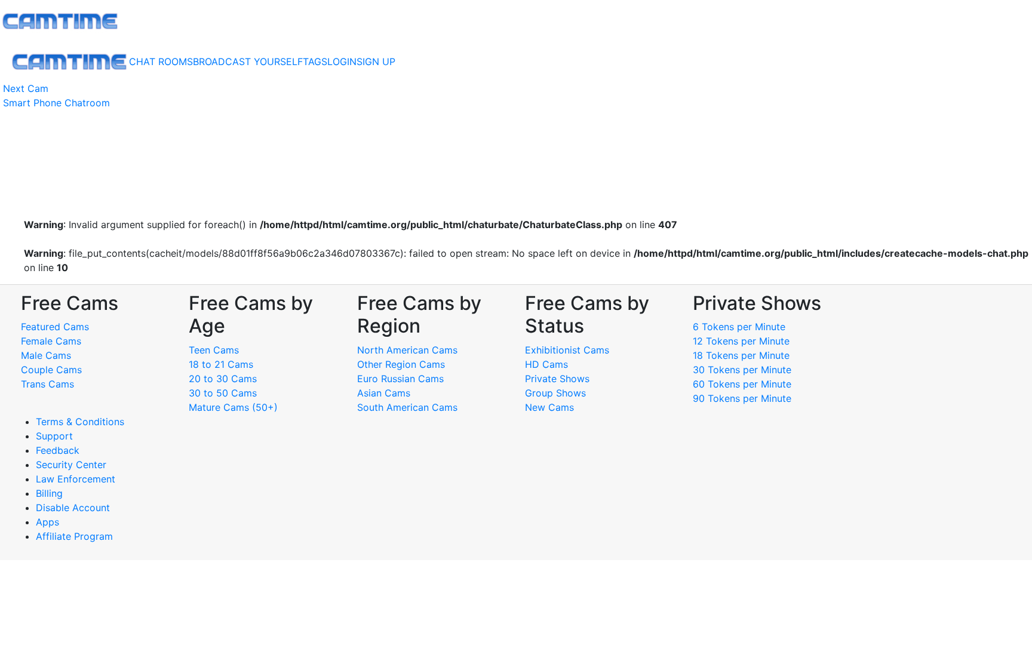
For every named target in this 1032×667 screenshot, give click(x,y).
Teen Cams (214, 350)
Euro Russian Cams (400, 379)
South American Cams (407, 407)
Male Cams (46, 355)
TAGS (315, 61)
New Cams (549, 407)
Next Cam (25, 88)
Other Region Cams (401, 364)
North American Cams (407, 350)
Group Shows (555, 393)
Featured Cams (55, 327)
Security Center (71, 465)
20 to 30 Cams (223, 379)
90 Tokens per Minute (742, 398)
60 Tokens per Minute (742, 384)
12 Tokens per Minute (741, 341)
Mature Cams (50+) (233, 407)
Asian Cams (383, 393)
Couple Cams (51, 370)
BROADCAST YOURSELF (248, 61)
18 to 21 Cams (221, 364)
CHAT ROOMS (161, 61)
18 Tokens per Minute (741, 355)
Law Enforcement (75, 479)
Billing (49, 493)
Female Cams (51, 341)
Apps (47, 522)
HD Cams (546, 364)
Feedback (57, 450)
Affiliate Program (76, 536)
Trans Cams (47, 384)
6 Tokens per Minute (739, 327)
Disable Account (73, 508)
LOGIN (342, 61)
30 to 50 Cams (223, 393)
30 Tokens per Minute (742, 370)
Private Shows (557, 379)
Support (54, 436)
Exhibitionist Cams (567, 350)
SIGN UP (376, 61)
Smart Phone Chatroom (56, 103)
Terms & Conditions (80, 422)
